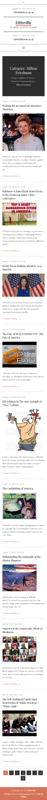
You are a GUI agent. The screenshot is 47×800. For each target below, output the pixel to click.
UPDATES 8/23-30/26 (23, 12)
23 (40, 773)
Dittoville (23, 22)
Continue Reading (9, 176)
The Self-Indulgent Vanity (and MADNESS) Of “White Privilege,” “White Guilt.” (20, 703)
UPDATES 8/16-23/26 (23, 39)
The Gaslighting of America (17, 488)
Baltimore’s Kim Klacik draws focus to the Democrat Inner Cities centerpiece (22, 195)
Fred (33, 8)
